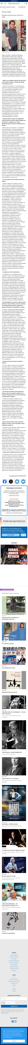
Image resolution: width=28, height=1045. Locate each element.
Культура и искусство (6, 7)
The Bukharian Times (8, 668)
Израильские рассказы (9, 692)
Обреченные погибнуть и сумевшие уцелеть (10, 618)
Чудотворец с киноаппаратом (12, 752)
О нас (14, 977)
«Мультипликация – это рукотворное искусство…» (10, 904)
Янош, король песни (8, 876)
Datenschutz (9, 1037)
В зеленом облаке (8, 643)
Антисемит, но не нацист (10, 778)
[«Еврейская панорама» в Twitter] (15, 1021)
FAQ (14, 987)
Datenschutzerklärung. (5, 1012)
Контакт (14, 991)
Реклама (14, 985)
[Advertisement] (14, 574)
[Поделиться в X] (11, 482)
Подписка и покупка (14, 979)
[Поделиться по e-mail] (23, 482)
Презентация (16, 593)
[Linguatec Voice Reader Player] (8, 4)
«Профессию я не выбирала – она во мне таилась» (14, 713)
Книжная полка (5, 593)
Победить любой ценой (10, 824)
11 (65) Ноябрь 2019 (21, 7)
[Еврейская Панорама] (14, 4)
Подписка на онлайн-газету (14, 981)
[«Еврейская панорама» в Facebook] (12, 1021)
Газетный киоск (14, 0)
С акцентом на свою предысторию (13, 850)
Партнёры (14, 989)
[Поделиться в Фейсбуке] (5, 482)
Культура (13, 7)
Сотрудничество (14, 983)
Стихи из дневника (8, 933)
